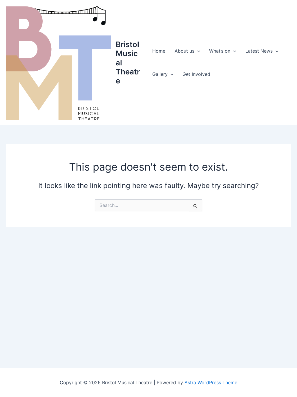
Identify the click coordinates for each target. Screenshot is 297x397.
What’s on (219, 51)
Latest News (259, 51)
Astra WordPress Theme (210, 382)
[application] (197, 50)
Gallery (160, 74)
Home (158, 51)
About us (184, 51)
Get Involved (196, 74)
